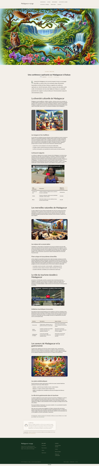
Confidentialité (72, 461)
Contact (59, 4)
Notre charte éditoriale (32, 433)
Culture (43, 450)
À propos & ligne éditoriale (58, 446)
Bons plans (53, 4)
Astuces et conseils (44, 4)
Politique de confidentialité (57, 455)
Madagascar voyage (27, 3)
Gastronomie (44, 452)
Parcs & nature (44, 447)
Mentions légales (58, 451)
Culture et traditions (49, 71)
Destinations (44, 445)
